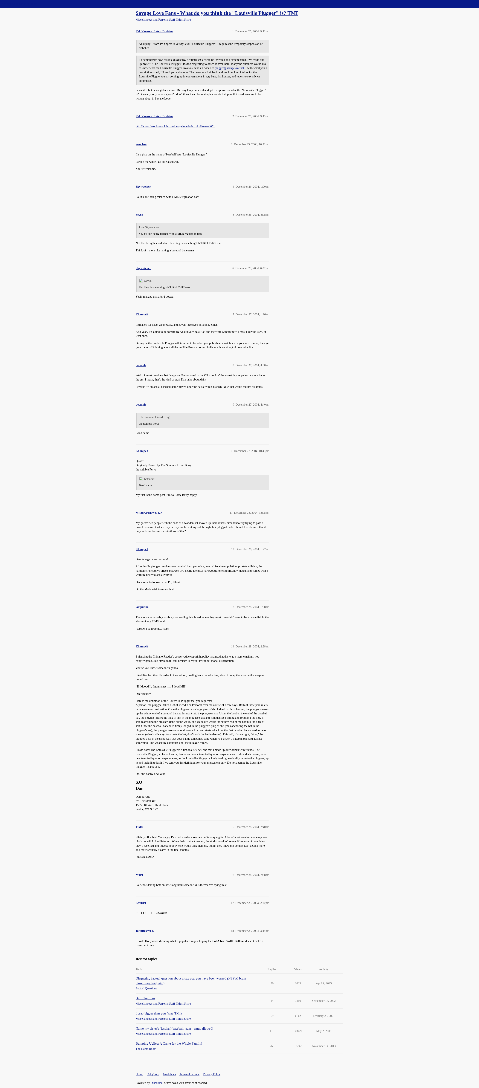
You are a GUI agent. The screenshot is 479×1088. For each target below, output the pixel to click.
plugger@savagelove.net (229, 68)
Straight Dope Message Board (19, 3)
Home (139, 1074)
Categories (153, 1074)
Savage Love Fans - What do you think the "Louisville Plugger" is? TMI (217, 13)
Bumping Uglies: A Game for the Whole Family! (169, 1043)
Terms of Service (189, 1074)
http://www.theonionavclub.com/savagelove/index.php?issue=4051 (175, 126)
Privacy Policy (211, 1074)
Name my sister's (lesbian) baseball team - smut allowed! (174, 1028)
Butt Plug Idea (145, 998)
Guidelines (169, 1074)
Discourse (156, 1082)
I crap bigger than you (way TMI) (159, 1013)
